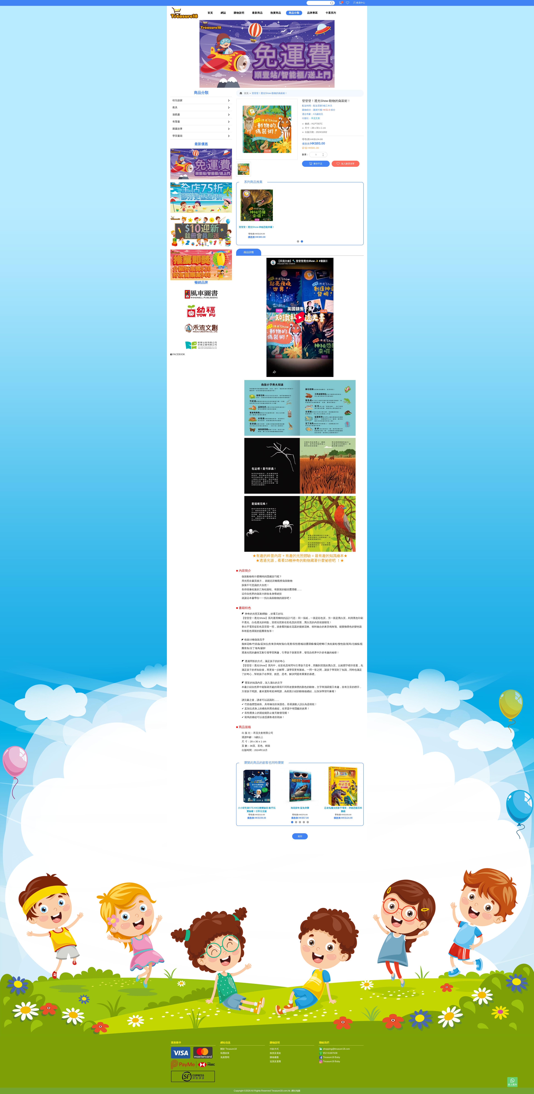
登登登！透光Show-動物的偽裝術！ (269, 93)
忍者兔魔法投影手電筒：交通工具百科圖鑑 (257, 809)
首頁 (210, 12)
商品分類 (294, 12)
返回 (300, 836)
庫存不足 (317, 163)
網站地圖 (295, 1091)
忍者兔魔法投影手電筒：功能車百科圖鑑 (300, 809)
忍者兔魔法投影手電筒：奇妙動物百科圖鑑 (343, 809)
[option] (267, 129)
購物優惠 (274, 1057)
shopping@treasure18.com (336, 1049)
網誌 (223, 12)
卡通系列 (331, 12)
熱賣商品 (275, 12)
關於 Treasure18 (228, 1049)
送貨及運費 (275, 1061)
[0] (340, 5)
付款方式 (274, 1049)
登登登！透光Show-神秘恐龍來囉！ (257, 227)
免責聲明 (224, 1057)
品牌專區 (312, 12)
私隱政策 (224, 1053)
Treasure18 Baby (331, 1057)
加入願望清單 (347, 163)
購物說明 (239, 12)
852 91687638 (330, 1053)
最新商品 (257, 12)
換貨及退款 (275, 1053)
